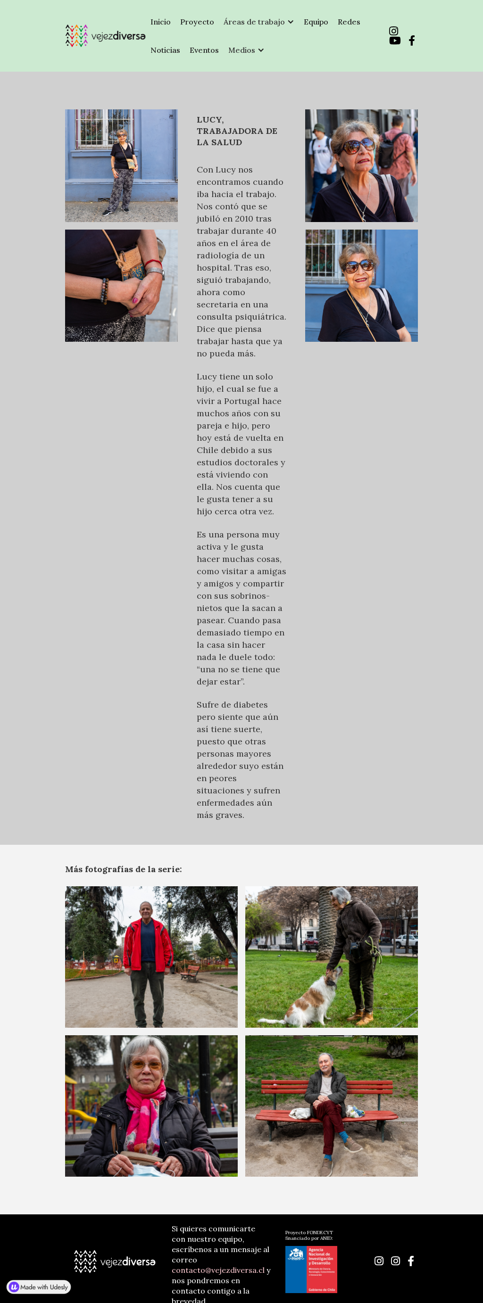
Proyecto (197, 21)
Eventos (204, 50)
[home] (105, 35)
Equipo (316, 21)
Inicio (160, 21)
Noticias (165, 50)
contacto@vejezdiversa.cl (218, 1270)
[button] (259, 22)
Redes (349, 21)
